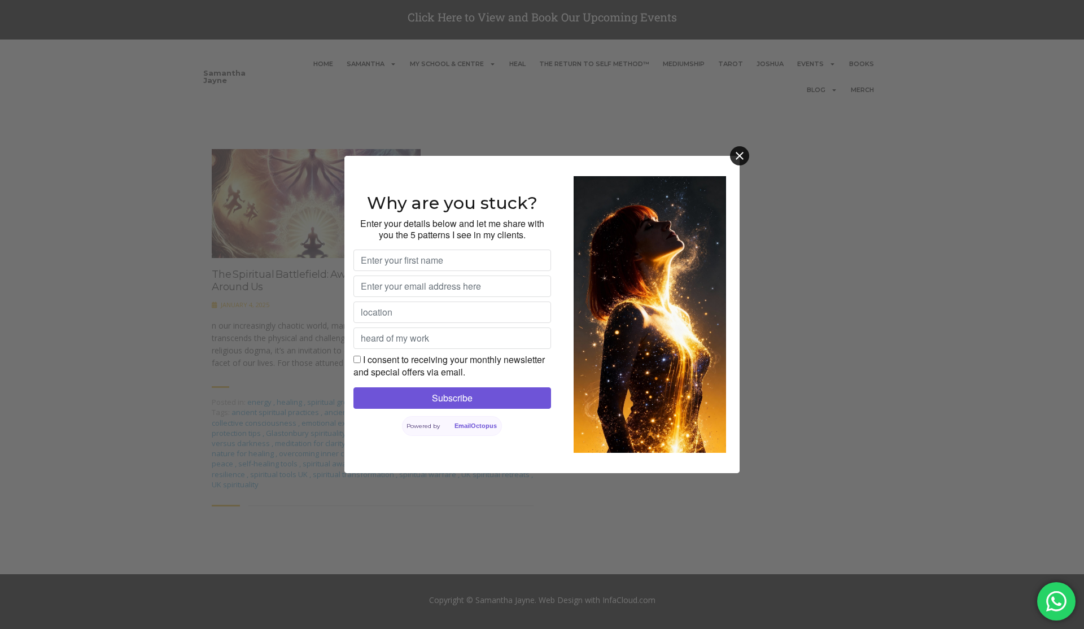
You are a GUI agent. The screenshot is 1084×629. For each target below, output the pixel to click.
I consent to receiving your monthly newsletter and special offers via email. (449, 365)
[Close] (739, 155)
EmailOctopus (475, 425)
